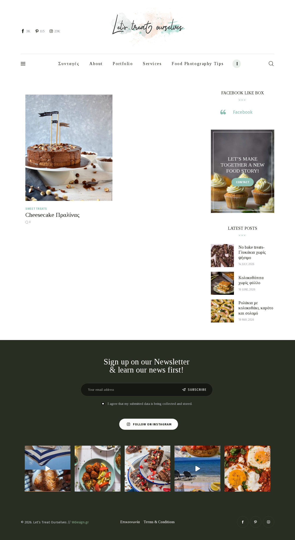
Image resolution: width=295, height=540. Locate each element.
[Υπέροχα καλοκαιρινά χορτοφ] (98, 469)
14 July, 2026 (246, 264)
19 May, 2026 (246, 319)
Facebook (242, 112)
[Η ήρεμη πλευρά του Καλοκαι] (48, 469)
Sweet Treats (36, 208)
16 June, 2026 (247, 289)
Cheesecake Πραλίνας (52, 215)
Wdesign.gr (80, 522)
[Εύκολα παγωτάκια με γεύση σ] (148, 469)
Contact (242, 182)
